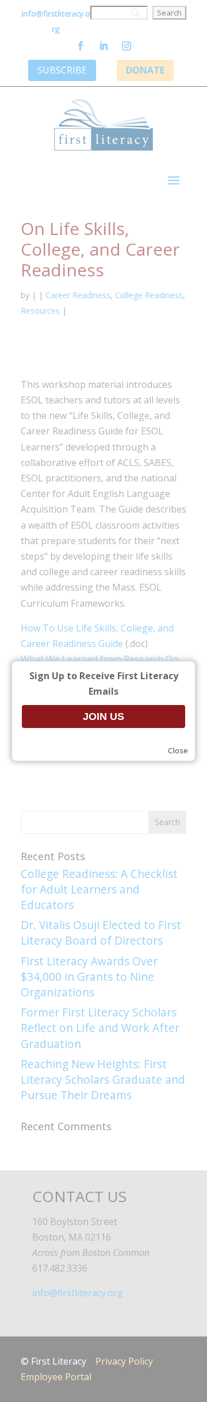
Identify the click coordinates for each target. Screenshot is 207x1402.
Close (178, 750)
